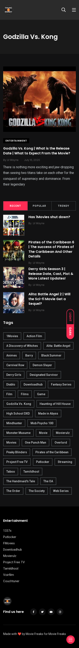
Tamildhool (31, 471)
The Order (13, 491)
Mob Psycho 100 (42, 423)
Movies (11, 442)
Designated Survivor (44, 374)
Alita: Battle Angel (58, 345)
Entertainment (16, 140)
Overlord (61, 442)
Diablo (10, 384)
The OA (48, 481)
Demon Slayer (42, 365)
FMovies (9, 543)
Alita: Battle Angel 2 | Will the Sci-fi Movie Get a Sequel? (49, 299)
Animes (11, 355)
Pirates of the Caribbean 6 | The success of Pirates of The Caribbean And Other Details (51, 249)
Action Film (34, 336)
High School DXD (18, 413)
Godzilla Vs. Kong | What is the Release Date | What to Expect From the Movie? (36, 151)
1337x (7, 531)
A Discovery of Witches (22, 345)
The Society (37, 491)
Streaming (65, 462)
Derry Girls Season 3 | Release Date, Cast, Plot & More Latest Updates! (50, 274)
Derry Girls (13, 374)
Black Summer (51, 355)
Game (41, 394)
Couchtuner (11, 581)
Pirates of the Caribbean (51, 452)
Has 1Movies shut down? (49, 217)
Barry (29, 355)
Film (9, 394)
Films (25, 394)
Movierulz (63, 433)
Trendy (63, 205)
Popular (39, 205)
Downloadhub (33, 384)
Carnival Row (15, 365)
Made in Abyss (48, 413)
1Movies (12, 336)
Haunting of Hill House (55, 403)
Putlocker (42, 462)
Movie (43, 433)
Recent (15, 205)
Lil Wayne (38, 223)
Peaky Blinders (16, 452)
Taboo (10, 471)
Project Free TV (17, 462)
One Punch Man (35, 442)
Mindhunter (14, 423)
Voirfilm (8, 575)
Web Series (61, 491)
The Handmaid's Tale (20, 481)
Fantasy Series (61, 384)
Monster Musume (18, 433)
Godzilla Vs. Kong (18, 403)
